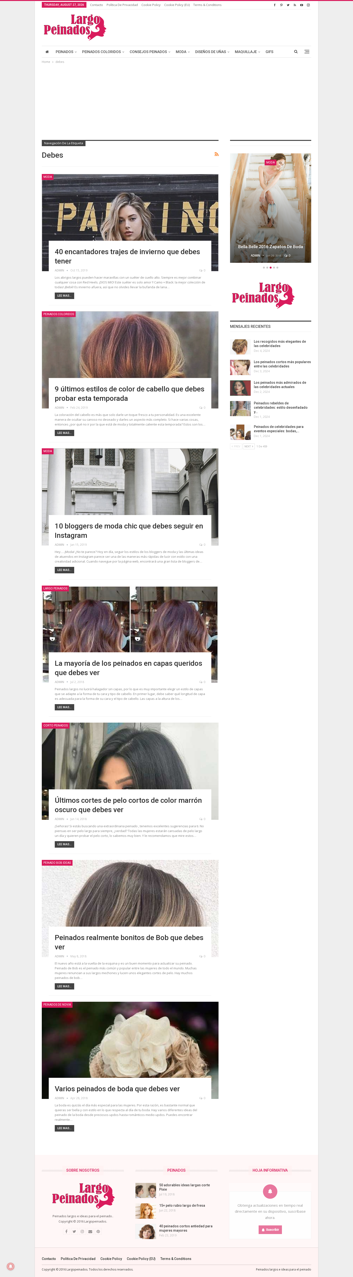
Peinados (64, 52)
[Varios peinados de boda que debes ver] (130, 1050)
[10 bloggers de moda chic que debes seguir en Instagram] (130, 497)
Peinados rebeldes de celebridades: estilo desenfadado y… (281, 407)
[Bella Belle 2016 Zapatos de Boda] (270, 208)
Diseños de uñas (210, 52)
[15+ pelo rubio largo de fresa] (145, 1211)
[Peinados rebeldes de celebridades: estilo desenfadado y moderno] (240, 408)
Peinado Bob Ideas (57, 862)
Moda (181, 52)
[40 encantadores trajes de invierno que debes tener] (130, 222)
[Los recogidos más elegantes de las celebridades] (240, 347)
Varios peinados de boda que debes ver (117, 1089)
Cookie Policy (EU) (177, 5)
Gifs (269, 52)
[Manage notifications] (10, 1266)
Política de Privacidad (122, 5)
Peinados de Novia (57, 1004)
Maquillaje (246, 52)
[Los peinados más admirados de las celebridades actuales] (240, 388)
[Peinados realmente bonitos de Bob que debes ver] (130, 908)
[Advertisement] (176, 100)
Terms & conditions (207, 5)
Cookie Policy (151, 5)
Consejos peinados (148, 52)
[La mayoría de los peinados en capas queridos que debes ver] (130, 634)
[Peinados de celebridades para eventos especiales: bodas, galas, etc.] (240, 432)
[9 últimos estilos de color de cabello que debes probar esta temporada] (130, 359)
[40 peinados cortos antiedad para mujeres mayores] (145, 1231)
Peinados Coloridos (101, 52)
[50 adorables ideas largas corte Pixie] (145, 1190)
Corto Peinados (55, 725)
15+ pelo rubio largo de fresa (182, 1205)
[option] (270, 208)
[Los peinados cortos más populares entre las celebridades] (240, 367)
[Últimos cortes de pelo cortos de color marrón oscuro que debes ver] (130, 771)
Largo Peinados (55, 588)
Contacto (96, 5)
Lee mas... (64, 295)
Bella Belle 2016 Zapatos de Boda (270, 246)
